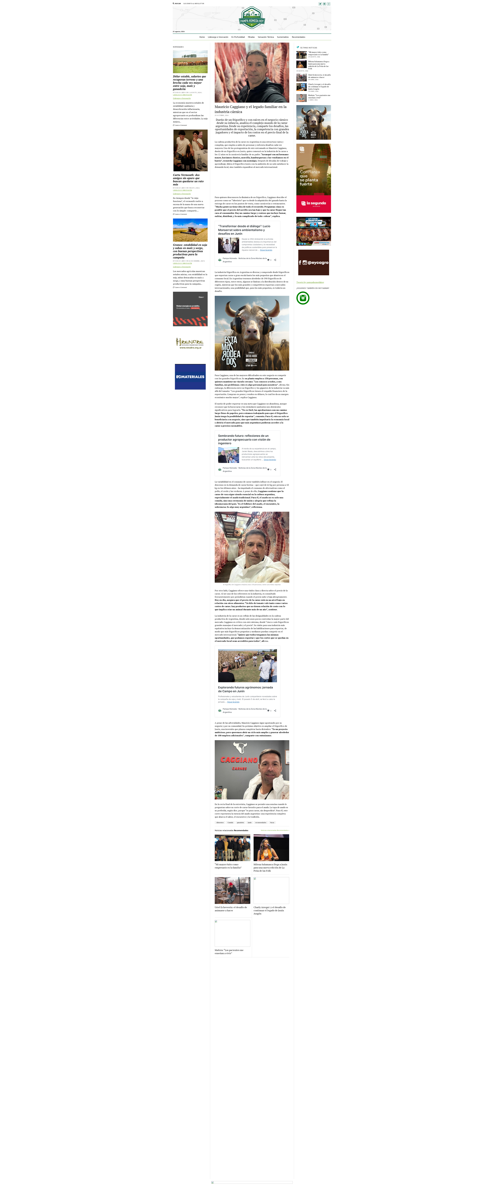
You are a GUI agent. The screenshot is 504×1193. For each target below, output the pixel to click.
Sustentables (283, 37)
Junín (249, 822)
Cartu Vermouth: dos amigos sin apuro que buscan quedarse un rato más (188, 179)
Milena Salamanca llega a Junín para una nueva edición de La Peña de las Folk (270, 867)
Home (202, 37)
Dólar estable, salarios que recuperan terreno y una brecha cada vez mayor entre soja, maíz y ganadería (189, 83)
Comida (230, 822)
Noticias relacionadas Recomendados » (275, 830)
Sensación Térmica (266, 37)
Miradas (251, 37)
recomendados (260, 822)
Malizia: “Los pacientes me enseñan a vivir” (229, 951)
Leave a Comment (181, 125)
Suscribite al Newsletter (193, 3)
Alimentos (220, 822)
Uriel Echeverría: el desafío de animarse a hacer (231, 909)
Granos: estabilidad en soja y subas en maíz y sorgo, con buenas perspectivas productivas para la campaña (190, 251)
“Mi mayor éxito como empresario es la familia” (228, 866)
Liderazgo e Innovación (218, 37)
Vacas (272, 822)
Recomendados (298, 37)
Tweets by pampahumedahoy (310, 282)
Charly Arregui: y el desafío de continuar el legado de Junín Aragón (270, 910)
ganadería (240, 822)
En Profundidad (238, 37)
